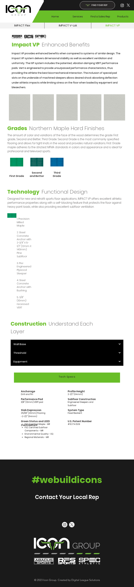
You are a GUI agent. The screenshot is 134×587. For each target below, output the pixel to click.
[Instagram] (122, 5)
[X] (128, 5)
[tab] (67, 378)
